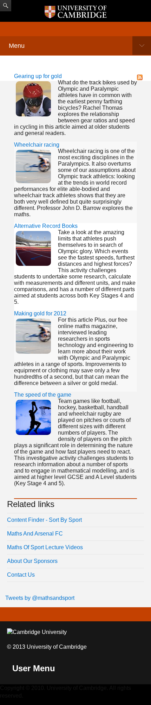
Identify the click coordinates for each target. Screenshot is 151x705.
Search (5, 5)
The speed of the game (42, 395)
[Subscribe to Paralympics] (140, 77)
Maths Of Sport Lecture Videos (45, 547)
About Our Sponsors (32, 561)
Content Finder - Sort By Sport (44, 520)
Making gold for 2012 (40, 313)
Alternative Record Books (46, 226)
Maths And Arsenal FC (35, 534)
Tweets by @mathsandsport (39, 598)
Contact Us (21, 575)
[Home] (75, 12)
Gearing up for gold (38, 76)
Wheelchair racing (36, 145)
